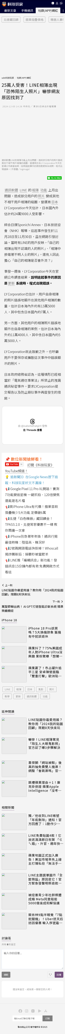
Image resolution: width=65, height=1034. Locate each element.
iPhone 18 (9, 620)
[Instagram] (26, 1010)
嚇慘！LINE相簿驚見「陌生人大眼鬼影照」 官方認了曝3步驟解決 (45, 743)
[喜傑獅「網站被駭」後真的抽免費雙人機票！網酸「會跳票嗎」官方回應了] (14, 769)
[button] (57, 4)
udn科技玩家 (8, 77)
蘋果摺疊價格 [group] (35, 19)
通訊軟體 (32, 696)
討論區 (6, 938)
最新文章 (10, 10)
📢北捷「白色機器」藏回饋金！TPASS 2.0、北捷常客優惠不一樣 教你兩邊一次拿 (31, 524)
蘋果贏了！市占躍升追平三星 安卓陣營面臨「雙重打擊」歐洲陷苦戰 (45, 672)
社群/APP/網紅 (48, 10)
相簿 (18, 689)
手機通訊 (27, 10)
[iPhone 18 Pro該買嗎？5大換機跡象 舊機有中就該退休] (14, 634)
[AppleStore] (45, 1010)
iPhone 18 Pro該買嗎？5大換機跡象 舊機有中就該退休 (44, 632)
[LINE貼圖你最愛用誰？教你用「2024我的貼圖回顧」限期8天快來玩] (14, 726)
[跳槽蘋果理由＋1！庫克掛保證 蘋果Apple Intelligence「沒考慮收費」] (14, 788)
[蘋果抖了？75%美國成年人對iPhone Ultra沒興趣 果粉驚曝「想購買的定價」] (14, 654)
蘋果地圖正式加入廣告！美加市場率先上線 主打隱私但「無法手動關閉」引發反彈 (45, 859)
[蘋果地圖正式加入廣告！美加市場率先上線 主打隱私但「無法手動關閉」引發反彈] (14, 861)
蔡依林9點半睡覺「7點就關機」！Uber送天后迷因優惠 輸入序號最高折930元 (45, 919)
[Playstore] (38, 1010)
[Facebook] (20, 1010)
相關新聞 (8, 807)
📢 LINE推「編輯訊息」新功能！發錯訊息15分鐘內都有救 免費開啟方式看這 (32, 566)
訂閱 (47, 1018)
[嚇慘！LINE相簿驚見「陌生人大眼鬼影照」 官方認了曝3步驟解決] (14, 745)
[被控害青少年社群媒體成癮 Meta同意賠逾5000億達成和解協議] (14, 901)
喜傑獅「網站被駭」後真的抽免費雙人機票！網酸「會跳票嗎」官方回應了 (45, 767)
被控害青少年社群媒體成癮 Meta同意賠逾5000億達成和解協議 (45, 899)
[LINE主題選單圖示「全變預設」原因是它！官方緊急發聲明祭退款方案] (14, 881)
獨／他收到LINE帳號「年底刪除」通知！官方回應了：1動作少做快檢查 (45, 820)
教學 (7, 696)
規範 (6, 974)
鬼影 (40, 689)
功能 (45, 696)
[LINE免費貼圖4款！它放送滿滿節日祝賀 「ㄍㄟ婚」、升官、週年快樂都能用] (14, 841)
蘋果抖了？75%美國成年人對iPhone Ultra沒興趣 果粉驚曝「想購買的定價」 (45, 652)
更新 (18, 696)
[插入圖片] (50, 975)
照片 (51, 689)
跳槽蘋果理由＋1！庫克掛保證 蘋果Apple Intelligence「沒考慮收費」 (45, 786)
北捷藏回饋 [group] (11, 19)
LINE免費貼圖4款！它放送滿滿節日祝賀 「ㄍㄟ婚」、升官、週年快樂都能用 (45, 839)
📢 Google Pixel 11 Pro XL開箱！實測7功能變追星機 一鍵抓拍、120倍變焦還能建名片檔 (32, 494)
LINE (7, 689)
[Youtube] (53, 4)
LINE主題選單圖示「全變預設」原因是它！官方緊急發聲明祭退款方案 (45, 879)
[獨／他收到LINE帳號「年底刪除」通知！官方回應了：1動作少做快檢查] (14, 822)
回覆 (59, 974)
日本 (29, 689)
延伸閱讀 (8, 711)
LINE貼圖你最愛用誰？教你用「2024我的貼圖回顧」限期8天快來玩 (45, 724)
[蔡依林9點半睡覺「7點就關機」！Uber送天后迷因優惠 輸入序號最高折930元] (14, 921)
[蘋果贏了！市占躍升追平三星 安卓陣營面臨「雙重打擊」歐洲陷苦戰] (14, 674)
